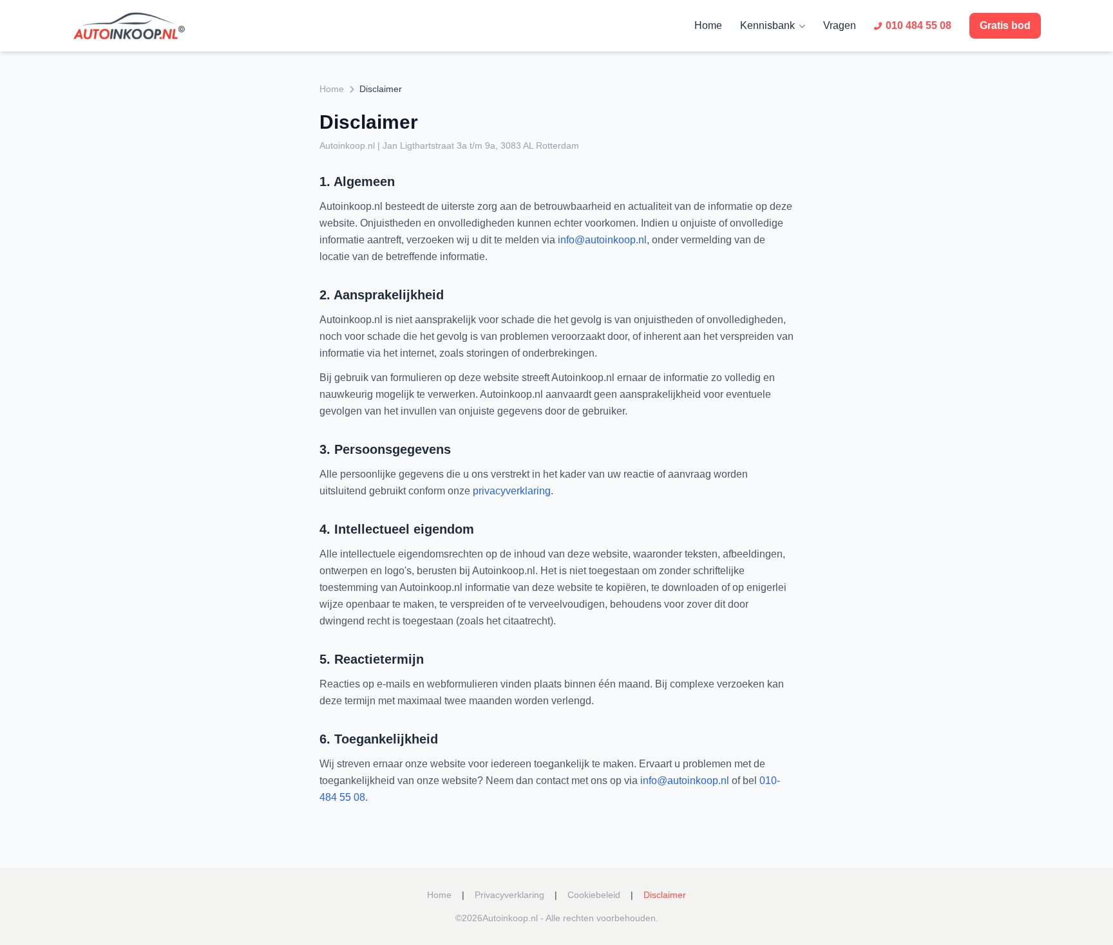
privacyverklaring (512, 490)
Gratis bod (1005, 25)
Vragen (839, 25)
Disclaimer (664, 895)
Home (708, 25)
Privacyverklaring (509, 895)
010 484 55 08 (918, 25)
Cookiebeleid (593, 895)
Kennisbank (767, 25)
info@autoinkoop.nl (602, 239)
